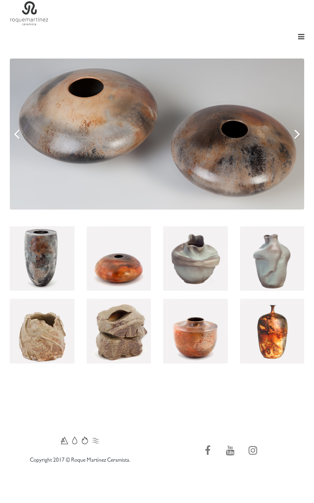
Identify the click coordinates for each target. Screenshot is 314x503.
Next (292, 134)
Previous (22, 134)
